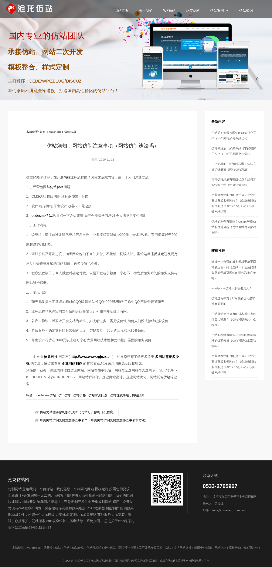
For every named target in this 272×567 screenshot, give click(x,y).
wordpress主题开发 (39, 547)
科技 (51, 356)
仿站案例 (217, 10)
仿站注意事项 (119, 395)
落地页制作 (250, 547)
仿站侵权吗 (93, 547)
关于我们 (146, 10)
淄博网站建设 (182, 547)
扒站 (168, 547)
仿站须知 (138, 395)
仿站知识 (246, 10)
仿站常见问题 (98, 395)
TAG (206, 560)
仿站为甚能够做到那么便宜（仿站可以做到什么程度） (78, 412)
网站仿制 (220, 547)
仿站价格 (57, 187)
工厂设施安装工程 (151, 547)
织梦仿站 (193, 10)
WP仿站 (169, 10)
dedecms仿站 (41, 215)
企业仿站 (110, 547)
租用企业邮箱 (203, 547)
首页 (43, 132)
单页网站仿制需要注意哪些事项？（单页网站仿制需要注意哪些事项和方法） (94, 420)
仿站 (67, 177)
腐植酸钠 (235, 547)
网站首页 (121, 10)
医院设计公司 (127, 547)
